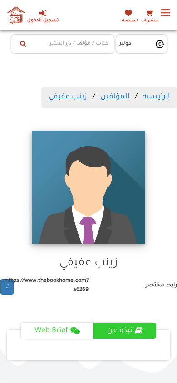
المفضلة (130, 21)
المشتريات (151, 21)
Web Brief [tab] (51, 331)
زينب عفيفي (68, 97)
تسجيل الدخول (43, 20)
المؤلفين (114, 97)
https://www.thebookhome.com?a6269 (51, 285)
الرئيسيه (156, 97)
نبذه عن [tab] (120, 331)
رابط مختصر (161, 285)
